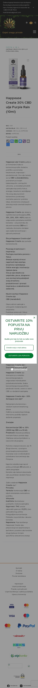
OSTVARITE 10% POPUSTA (19, 355)
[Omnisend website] (19, 368)
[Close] (34, 317)
